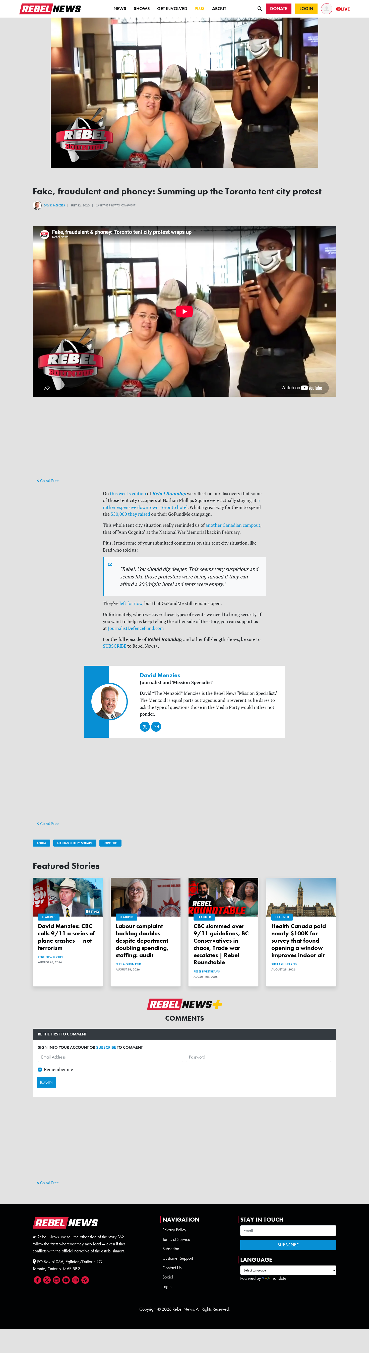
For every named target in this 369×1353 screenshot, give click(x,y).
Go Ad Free (49, 480)
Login (166, 1287)
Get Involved (172, 9)
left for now (130, 603)
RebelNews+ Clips (50, 957)
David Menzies (54, 205)
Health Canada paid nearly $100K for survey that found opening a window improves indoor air (298, 940)
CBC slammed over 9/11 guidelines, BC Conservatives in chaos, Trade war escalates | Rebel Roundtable (221, 944)
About (219, 9)
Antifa (41, 843)
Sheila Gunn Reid (128, 964)
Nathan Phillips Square (74, 843)
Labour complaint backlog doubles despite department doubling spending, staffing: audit (142, 940)
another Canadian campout (233, 525)
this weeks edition (128, 493)
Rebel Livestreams (207, 971)
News (119, 9)
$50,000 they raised (130, 514)
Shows (142, 9)
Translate (278, 1278)
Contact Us (171, 1268)
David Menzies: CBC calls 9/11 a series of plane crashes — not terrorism (66, 936)
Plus (200, 9)
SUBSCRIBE (114, 646)
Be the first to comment (117, 205)
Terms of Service (176, 1239)
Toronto (110, 843)
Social (167, 1277)
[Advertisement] (184, 442)
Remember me (58, 1069)
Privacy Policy (174, 1230)
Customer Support (177, 1258)
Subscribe (170, 1249)
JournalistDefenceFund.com (136, 628)
